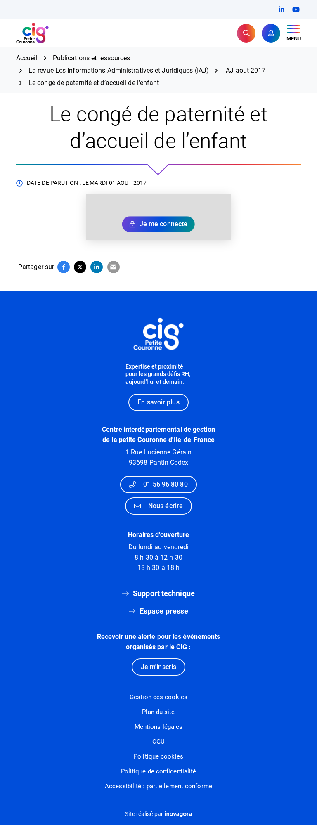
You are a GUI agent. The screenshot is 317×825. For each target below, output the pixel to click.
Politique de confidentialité (158, 771)
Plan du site (158, 712)
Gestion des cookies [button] (158, 697)
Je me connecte (163, 224)
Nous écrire (165, 506)
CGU (158, 741)
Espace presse (164, 611)
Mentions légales (159, 726)
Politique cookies (158, 756)
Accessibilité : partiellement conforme (158, 786)
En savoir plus (158, 402)
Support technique (164, 593)
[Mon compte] (271, 33)
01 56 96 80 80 (165, 484)
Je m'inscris (158, 667)
